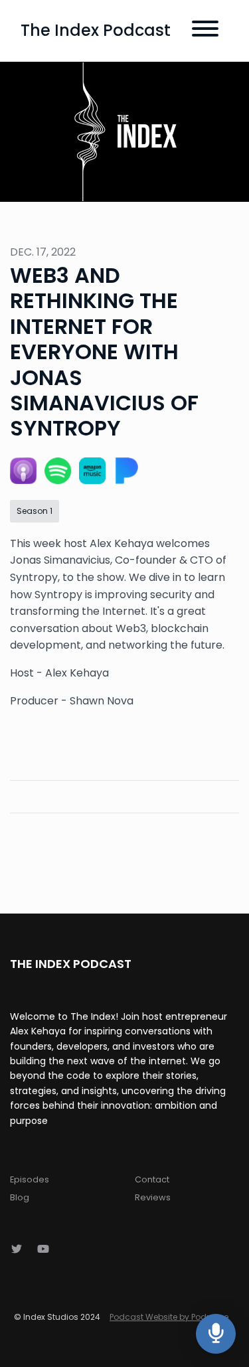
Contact (152, 1179)
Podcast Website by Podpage (169, 1317)
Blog (19, 1197)
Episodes (29, 1179)
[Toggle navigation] (205, 31)
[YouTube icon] (43, 1249)
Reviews (153, 1197)
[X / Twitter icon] (16, 1249)
